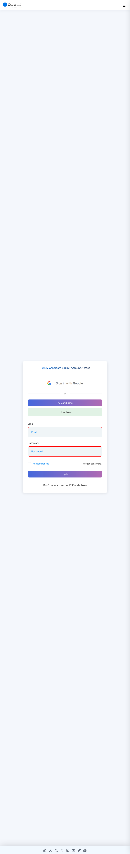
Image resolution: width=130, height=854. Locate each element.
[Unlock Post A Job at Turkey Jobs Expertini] (79, 850)
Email (31, 423)
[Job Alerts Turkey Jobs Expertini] (62, 850)
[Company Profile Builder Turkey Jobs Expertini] (73, 850)
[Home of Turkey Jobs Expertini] (45, 850)
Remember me (40, 463)
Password (33, 443)
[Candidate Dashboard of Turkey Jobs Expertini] (51, 850)
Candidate (66, 403)
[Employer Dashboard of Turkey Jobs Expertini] (68, 850)
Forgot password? (92, 463)
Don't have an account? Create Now (65, 485)
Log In (65, 474)
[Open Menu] (124, 6)
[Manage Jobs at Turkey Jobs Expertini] (85, 850)
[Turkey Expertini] (16, 5)
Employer (66, 412)
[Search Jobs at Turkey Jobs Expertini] (56, 850)
